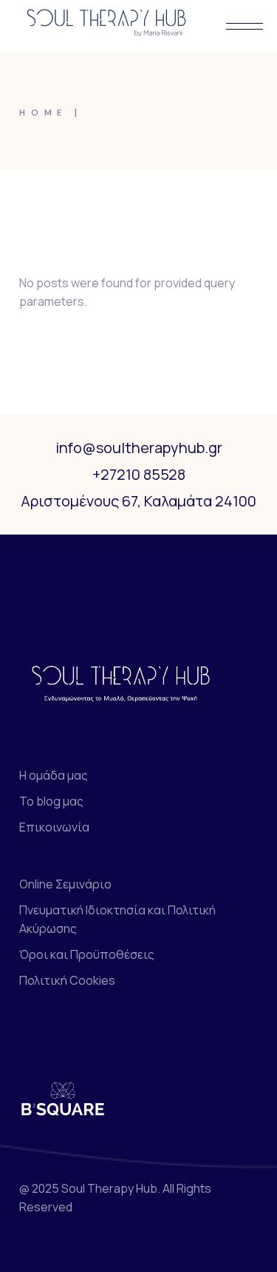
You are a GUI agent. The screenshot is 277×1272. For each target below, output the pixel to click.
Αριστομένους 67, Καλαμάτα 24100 (138, 501)
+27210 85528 (138, 474)
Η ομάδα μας (53, 775)
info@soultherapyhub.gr (138, 448)
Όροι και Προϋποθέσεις (86, 954)
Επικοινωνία (54, 827)
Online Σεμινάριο (65, 884)
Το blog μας (51, 801)
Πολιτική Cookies (67, 980)
